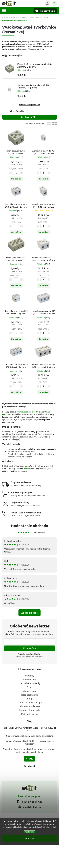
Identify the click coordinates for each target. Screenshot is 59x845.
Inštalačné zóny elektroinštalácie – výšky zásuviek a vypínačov (29, 742)
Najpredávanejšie (16, 111)
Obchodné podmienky (29, 683)
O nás (29, 687)
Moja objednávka (29, 714)
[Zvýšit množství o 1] (21, 173)
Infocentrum (29, 679)
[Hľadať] (54, 3)
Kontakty (29, 675)
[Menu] (4, 10)
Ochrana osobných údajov (29, 702)
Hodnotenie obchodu (29, 525)
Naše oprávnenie (29, 694)
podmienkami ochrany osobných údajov (29, 656)
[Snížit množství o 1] (10, 173)
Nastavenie (29, 832)
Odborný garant (29, 691)
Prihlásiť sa (29, 648)
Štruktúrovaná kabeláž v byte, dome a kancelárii (29, 735)
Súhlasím (29, 838)
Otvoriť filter (31, 117)
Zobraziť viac (29, 612)
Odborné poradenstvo (30, 706)
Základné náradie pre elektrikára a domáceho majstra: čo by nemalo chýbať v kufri (29, 750)
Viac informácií (49, 827)
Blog (29, 698)
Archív (29, 758)
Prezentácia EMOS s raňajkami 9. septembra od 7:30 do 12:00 (29, 729)
